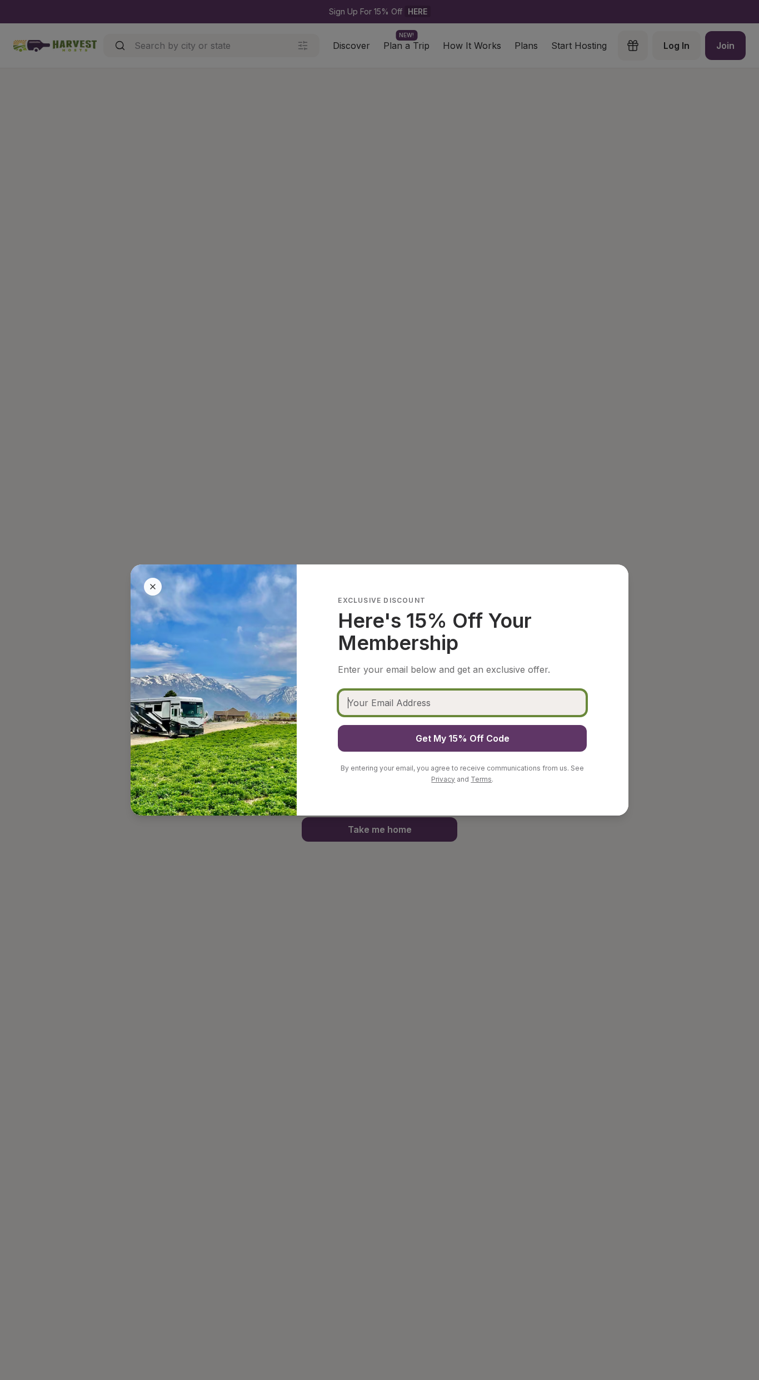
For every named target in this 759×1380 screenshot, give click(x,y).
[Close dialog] (153, 587)
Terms (481, 779)
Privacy (443, 779)
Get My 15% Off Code (463, 738)
